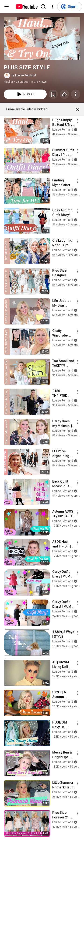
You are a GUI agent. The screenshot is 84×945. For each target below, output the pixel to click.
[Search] (43, 6)
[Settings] (52, 6)
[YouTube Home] (26, 6)
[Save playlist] (53, 94)
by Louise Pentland (24, 75)
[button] (42, 38)
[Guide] (6, 6)
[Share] (64, 94)
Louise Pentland (62, 129)
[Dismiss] (77, 109)
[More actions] (75, 94)
